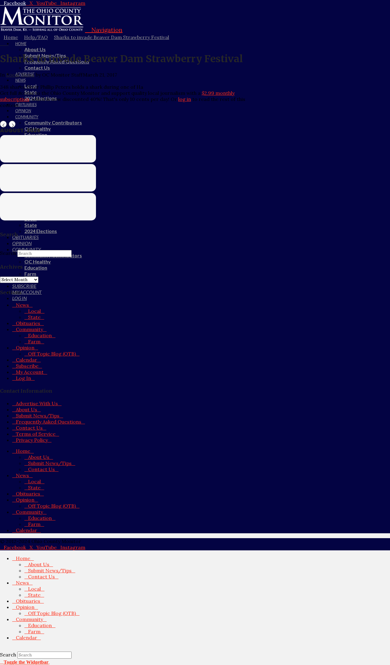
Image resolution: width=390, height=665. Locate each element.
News (27, 75)
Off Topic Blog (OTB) (52, 354)
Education (40, 335)
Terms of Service (35, 434)
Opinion (25, 348)
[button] (103, 30)
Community (29, 329)
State (34, 317)
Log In (23, 378)
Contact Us (29, 428)
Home (23, 451)
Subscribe (27, 366)
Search (8, 253)
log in (184, 99)
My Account (30, 372)
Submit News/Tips (37, 416)
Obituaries (28, 323)
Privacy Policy (32, 440)
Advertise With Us (37, 403)
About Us (26, 409)
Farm (34, 341)
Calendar (26, 360)
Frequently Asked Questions (48, 422)
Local (12, 75)
